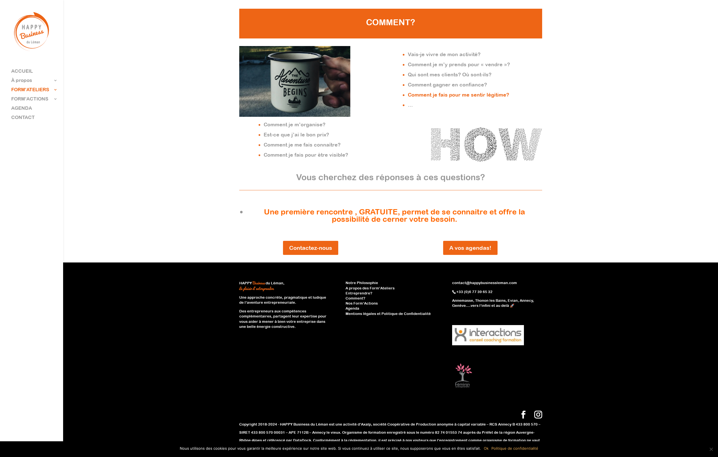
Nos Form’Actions (362, 303)
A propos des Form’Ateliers (370, 288)
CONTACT (23, 117)
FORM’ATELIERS (30, 90)
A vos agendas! (470, 248)
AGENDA (21, 108)
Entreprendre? (359, 293)
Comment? (355, 298)
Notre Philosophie (362, 283)
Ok (486, 448)
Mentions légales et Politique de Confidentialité (388, 314)
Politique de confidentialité (514, 448)
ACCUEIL (22, 71)
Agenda (352, 308)
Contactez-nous (310, 248)
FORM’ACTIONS (29, 99)
